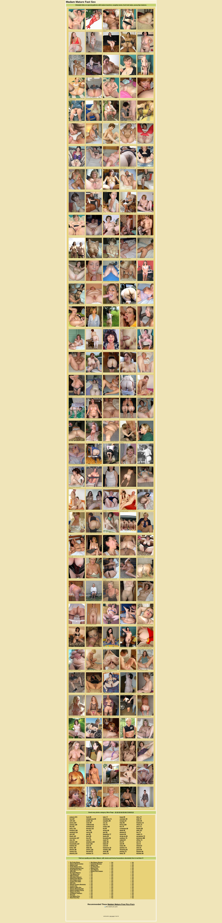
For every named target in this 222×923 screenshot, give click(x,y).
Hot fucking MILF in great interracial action (74, 762)
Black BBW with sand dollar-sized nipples (111, 30)
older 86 (105, 842)
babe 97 (105, 844)
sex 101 (88, 830)
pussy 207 (73, 823)
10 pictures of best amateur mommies (143, 53)
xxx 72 (105, 823)
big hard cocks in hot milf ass (144, 716)
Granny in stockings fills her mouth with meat (92, 76)
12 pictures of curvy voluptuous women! (93, 419)
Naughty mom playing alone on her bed (110, 510)
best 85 (88, 836)
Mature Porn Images (97, 871)
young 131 (73, 851)
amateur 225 (90, 842)
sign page (112, 916)
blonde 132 (90, 828)
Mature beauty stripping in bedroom (75, 487)
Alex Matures (95, 869)
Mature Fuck (74, 865)
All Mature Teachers (76, 893)
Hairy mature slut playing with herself (110, 579)
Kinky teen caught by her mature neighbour (127, 350)
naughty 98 (106, 821)
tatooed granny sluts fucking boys (76, 716)
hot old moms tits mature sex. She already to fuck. (76, 99)
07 (127, 812)
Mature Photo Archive (76, 864)
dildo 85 (89, 847)
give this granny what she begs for (128, 670)
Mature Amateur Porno (77, 890)
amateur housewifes (90, 258)
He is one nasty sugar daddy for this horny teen (76, 808)
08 (129, 812)
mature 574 (73, 817)
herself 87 (89, 851)
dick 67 (138, 847)
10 (133, 812)
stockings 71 (107, 819)
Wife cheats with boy (125, 235)
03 (119, 812)
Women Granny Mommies (78, 884)
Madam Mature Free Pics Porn (121, 904)
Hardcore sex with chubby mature (94, 670)
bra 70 (122, 826)
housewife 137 (74, 844)
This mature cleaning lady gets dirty (93, 465)
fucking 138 (73, 830)
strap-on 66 (123, 836)
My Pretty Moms (75, 862)
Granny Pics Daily (75, 881)
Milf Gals (72, 883)
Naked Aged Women (76, 878)
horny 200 (123, 824)
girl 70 (138, 842)
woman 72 (89, 853)
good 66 (139, 849)
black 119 (73, 836)
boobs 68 (139, 828)
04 (121, 812)
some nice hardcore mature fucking (126, 442)
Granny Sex (73, 886)
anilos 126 (89, 849)
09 (131, 812)
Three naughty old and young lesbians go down (110, 670)
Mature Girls (94, 868)
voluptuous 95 (91, 819)
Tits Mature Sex (75, 874)
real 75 (105, 824)
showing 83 (123, 849)
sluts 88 (105, 851)
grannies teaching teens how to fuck (127, 396)
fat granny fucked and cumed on (110, 807)
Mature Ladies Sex (75, 887)
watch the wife (140, 167)
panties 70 (123, 847)
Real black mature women (75, 784)
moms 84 (123, 834)
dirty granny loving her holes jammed (109, 190)
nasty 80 (122, 846)
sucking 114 (74, 832)
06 (125, 812)
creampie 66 (124, 828)
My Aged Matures (75, 872)
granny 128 (73, 824)
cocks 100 (106, 826)
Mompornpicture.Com (76, 868)
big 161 (72, 826)
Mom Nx (72, 894)
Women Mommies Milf (77, 889)
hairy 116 (73, 828)
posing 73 (123, 851)
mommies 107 (74, 838)
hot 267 (72, 819)
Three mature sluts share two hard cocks (128, 762)
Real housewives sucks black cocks (93, 762)
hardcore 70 (107, 847)
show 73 (139, 824)
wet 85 (122, 844)
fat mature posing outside (75, 670)
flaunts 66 (139, 851)
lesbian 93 (73, 846)
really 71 (139, 834)
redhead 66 (90, 824)
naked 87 (123, 840)
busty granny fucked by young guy (77, 75)
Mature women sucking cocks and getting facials (128, 122)
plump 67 (123, 832)
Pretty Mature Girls (76, 866)
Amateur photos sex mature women (109, 556)
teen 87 (88, 846)
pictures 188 (140, 838)
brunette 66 (107, 838)
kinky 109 (73, 847)
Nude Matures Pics (76, 869)
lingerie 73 (140, 823)
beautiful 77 (107, 834)
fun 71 (138, 832)
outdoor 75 (123, 838)
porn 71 (139, 826)
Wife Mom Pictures (76, 877)
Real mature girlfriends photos (110, 601)
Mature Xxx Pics (75, 892)
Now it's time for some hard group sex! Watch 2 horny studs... (128, 693)
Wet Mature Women (97, 862)
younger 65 (123, 819)
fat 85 (105, 828)
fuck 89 (88, 817)
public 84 (89, 821)
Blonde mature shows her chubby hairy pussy (145, 625)
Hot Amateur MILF (124, 807)
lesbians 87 (90, 826)
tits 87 (122, 842)
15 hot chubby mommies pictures (145, 30)
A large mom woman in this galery (111, 761)
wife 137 (139, 830)
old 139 (72, 834)
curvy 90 (89, 832)
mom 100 (89, 844)
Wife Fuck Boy (74, 875)
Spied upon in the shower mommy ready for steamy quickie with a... (128, 327)
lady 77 (105, 817)
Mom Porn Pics (74, 897)
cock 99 (88, 823)
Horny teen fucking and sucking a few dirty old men (128, 510)
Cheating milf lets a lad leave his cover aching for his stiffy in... (145, 236)
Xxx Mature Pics (75, 896)
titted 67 (139, 846)
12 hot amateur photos (91, 52)
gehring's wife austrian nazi (75, 121)
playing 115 (73, 853)
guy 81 (105, 832)
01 (115, 812)
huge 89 (122, 817)
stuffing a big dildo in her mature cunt (144, 785)
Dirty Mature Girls (75, 880)
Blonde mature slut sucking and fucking (144, 396)
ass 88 (88, 834)
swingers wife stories (108, 693)
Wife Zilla (73, 871)
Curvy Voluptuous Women (126, 578)
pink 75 (138, 819)
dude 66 (122, 830)
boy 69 (88, 838)
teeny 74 (106, 853)
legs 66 (122, 823)
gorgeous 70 (140, 836)
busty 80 (106, 836)
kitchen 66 (139, 853)
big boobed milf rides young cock (76, 304)
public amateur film (107, 327)
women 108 (73, 842)
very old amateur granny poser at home (145, 693)
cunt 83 (105, 846)
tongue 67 (123, 821)
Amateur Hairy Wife (124, 784)
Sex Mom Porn (95, 866)
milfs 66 (139, 821)
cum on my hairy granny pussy (93, 235)
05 (123, 812)
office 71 (139, 840)
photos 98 (73, 849)
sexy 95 (88, 840)
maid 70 (105, 840)
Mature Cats (94, 865)
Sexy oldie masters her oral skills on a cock (76, 556)
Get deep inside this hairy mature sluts (76, 510)
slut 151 (72, 840)
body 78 (122, 853)
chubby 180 (107, 849)
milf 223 (72, 821)
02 (117, 812)
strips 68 (106, 830)
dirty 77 (139, 817)
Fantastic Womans (96, 864)
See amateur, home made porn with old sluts (127, 167)
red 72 (138, 844)
